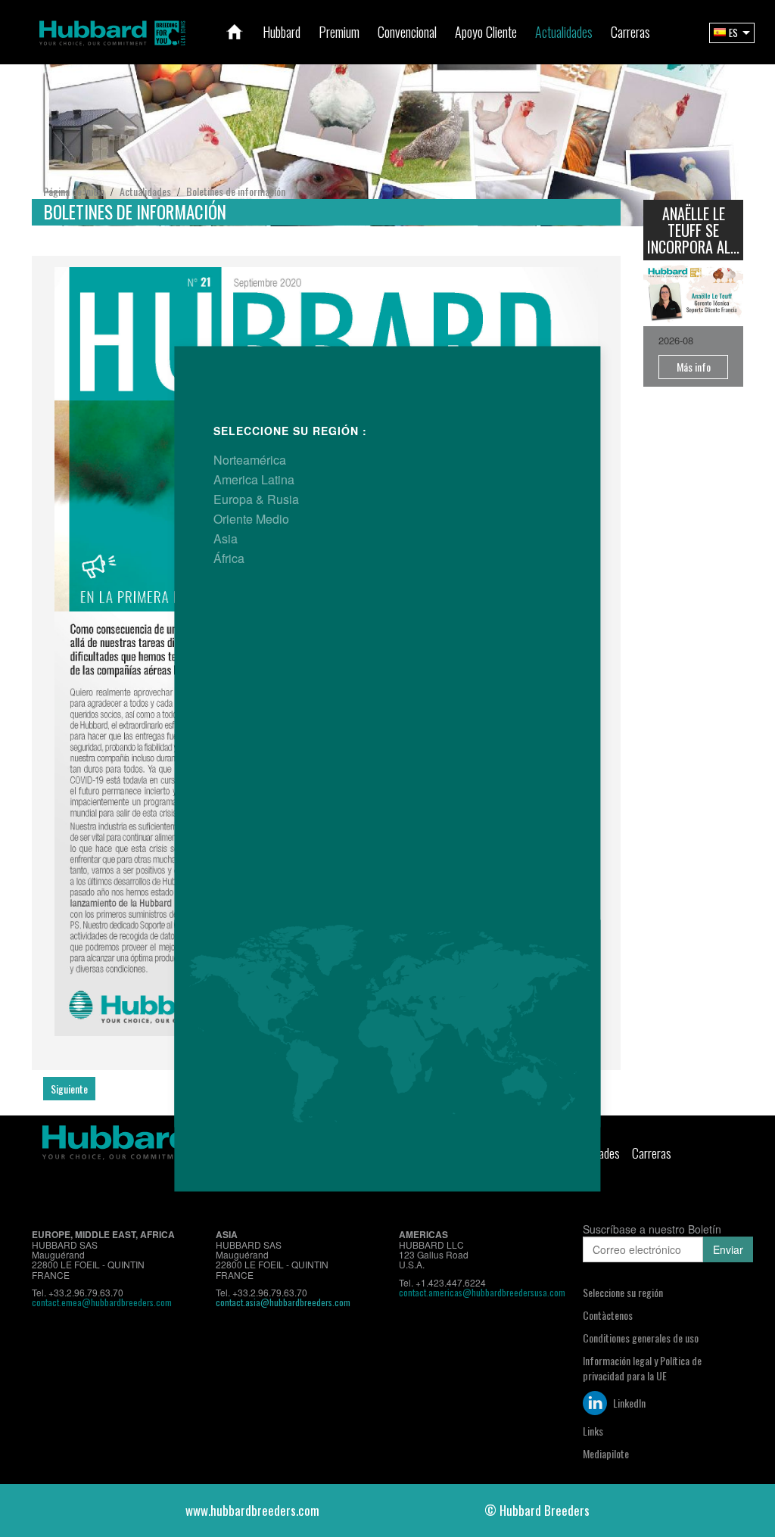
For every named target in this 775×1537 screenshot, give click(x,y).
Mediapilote (606, 1453)
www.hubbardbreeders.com (252, 1510)
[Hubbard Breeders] (112, 31)
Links (593, 1431)
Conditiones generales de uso (641, 1338)
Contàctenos (608, 1315)
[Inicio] (235, 32)
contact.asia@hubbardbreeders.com (283, 1302)
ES (733, 32)
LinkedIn (628, 1403)
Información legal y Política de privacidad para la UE (642, 1367)
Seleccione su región (623, 1292)
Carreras (651, 1152)
